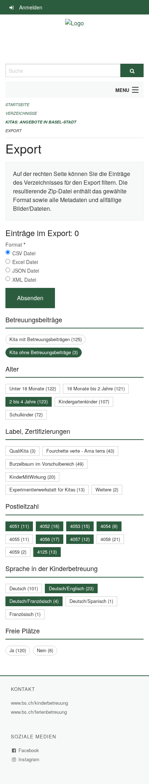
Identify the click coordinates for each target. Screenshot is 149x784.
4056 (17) (49, 539)
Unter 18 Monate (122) (32, 388)
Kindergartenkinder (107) (84, 401)
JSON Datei (25, 270)
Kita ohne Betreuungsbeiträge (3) (43, 352)
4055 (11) (19, 539)
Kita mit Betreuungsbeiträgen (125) (45, 339)
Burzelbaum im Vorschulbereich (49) (46, 463)
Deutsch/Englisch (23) (71, 588)
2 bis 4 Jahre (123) (28, 401)
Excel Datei (25, 261)
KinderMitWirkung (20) (32, 476)
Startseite (17, 104)
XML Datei (24, 279)
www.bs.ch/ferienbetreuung (40, 711)
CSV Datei (23, 253)
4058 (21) (110, 539)
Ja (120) (17, 650)
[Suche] (132, 70)
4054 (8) (109, 526)
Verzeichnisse (21, 113)
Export (13, 130)
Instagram (29, 759)
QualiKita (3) (22, 450)
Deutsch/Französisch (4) (34, 601)
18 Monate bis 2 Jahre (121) (96, 388)
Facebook (29, 750)
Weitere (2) (106, 489)
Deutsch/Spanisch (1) (91, 601)
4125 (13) (47, 551)
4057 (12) (80, 539)
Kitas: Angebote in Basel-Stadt (40, 122)
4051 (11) (19, 526)
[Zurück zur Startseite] (74, 39)
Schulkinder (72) (26, 414)
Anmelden (30, 7)
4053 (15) (80, 526)
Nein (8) (45, 650)
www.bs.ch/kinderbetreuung (40, 702)
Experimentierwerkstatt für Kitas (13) (47, 489)
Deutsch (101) (23, 588)
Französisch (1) (25, 614)
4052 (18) (49, 526)
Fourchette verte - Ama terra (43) (80, 450)
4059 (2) (17, 551)
